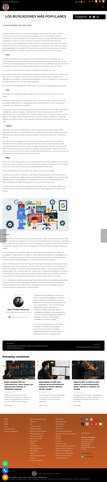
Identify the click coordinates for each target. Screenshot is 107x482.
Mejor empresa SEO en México (64, 431)
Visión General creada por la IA (64, 450)
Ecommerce (59, 441)
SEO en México (34, 446)
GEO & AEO (33, 421)
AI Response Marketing (36, 460)
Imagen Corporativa (35, 426)
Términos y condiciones (10, 431)
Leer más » (8, 405)
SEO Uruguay (59, 429)
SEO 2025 (58, 438)
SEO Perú (32, 443)
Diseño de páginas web (36, 433)
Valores (6, 424)
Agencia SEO (33, 441)
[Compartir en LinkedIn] (94, 17)
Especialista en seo (61, 421)
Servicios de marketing (36, 436)
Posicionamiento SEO (36, 438)
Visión (6, 421)
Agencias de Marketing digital (38, 419)
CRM (31, 424)
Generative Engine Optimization (64, 453)
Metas (5, 426)
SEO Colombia (34, 450)
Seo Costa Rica (60, 419)
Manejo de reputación (36, 429)
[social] (76, 2)
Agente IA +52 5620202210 (10, 2)
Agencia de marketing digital (38, 431)
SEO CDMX (59, 436)
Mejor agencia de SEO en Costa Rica (65, 446)
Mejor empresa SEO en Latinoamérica (66, 433)
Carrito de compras (61, 443)
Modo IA (32, 458)
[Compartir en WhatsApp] (98, 17)
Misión (6, 419)
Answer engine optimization (38, 455)
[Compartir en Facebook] (90, 17)
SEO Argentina (60, 424)
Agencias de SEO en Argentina (64, 448)
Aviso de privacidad (9, 429)
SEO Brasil (33, 453)
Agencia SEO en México (36, 448)
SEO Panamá (59, 426)
